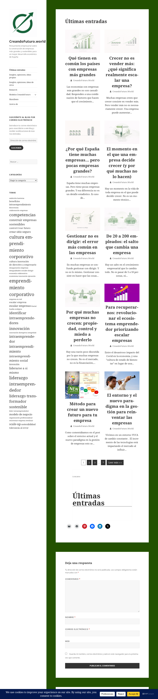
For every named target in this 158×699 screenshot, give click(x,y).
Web (67, 641)
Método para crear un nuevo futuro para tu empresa (82, 412)
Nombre (70, 617)
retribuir (29, 420)
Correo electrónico (77, 629)
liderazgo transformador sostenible (23, 401)
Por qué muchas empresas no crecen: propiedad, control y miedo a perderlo (82, 325)
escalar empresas (20, 306)
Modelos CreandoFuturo (20, 94)
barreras (20, 198)
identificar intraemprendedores (22, 318)
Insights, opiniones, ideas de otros (21, 83)
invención (14, 364)
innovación (19, 328)
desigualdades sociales (18, 271)
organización (14, 418)
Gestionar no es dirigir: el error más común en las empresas (82, 244)
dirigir (30, 271)
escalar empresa (17, 302)
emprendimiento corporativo (21, 287)
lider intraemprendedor (19, 411)
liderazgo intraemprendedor (22, 384)
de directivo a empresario (22, 264)
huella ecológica (15, 309)
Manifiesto (14, 99)
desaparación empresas (18, 268)
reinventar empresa (17, 420)
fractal (33, 306)
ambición (13, 198)
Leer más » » (115, 462)
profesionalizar (26, 418)
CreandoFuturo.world (27, 41)
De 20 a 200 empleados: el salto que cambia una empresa (121, 244)
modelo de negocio (20, 414)
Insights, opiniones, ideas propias (20, 76)
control (13, 228)
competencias (22, 215)
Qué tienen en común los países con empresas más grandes (82, 66)
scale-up (15, 424)
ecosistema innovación (18, 276)
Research (13, 90)
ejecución (31, 276)
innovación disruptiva (18, 333)
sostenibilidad (28, 424)
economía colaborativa (18, 273)
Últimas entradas (17, 70)
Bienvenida (14, 208)
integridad (32, 333)
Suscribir (16, 148)
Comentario (72, 579)
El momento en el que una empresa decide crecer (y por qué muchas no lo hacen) (122, 162)
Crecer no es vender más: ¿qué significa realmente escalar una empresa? (122, 72)
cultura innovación (19, 261)
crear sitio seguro (20, 232)
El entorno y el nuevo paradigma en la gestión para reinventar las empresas (122, 409)
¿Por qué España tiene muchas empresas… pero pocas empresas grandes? (82, 160)
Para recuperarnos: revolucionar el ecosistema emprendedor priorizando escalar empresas (122, 323)
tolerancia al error (19, 427)
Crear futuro (23, 228)
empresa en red (15, 299)
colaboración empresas (18, 210)
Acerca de (13, 104)
